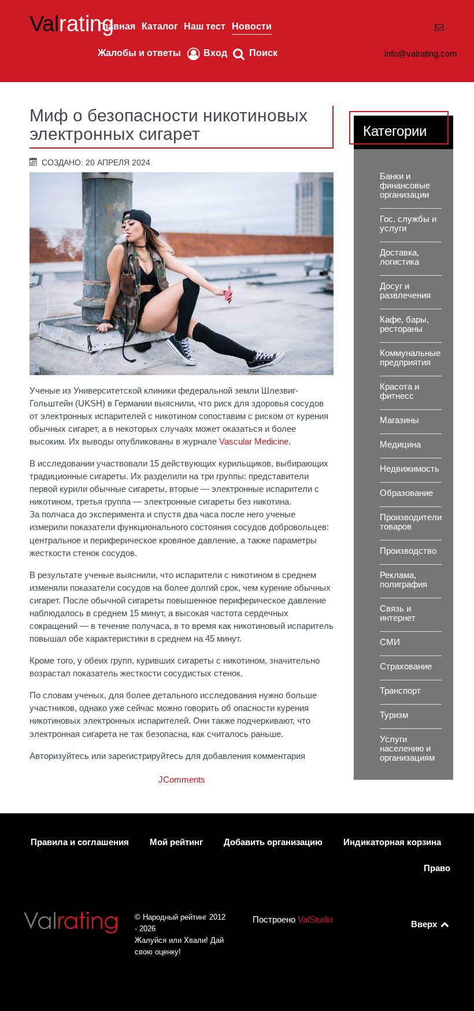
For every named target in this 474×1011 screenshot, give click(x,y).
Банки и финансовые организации (405, 185)
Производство (408, 551)
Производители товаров (411, 522)
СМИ (390, 642)
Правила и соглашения (80, 842)
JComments (181, 779)
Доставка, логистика (399, 257)
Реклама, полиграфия (403, 580)
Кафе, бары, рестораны (404, 324)
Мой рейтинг (176, 842)
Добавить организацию (273, 842)
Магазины (399, 420)
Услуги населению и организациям (407, 748)
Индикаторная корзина (392, 842)
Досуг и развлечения (405, 291)
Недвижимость (409, 468)
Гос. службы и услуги (408, 223)
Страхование (406, 666)
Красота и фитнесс (399, 391)
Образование (406, 493)
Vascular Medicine (253, 441)
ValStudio (315, 919)
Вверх (425, 924)
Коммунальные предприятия (410, 358)
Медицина (400, 444)
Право (437, 868)
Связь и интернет (398, 613)
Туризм (394, 715)
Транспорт (400, 690)
